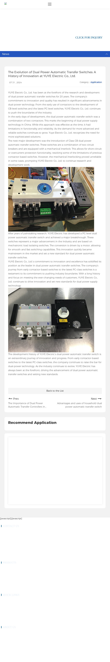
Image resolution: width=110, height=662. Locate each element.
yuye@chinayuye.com (12, 551)
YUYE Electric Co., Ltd (20, 92)
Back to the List (55, 390)
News (15, 9)
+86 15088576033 (11, 538)
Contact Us (5, 621)
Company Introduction (8, 633)
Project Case (5, 611)
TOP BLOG (32, 659)
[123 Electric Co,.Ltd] (5, 4)
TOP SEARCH (43, 659)
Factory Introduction (8, 643)
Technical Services (7, 614)
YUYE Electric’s (47, 354)
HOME (3, 600)
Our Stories (5, 636)
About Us (4, 607)
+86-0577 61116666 (12, 535)
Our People (5, 640)
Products (4, 604)
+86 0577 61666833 (12, 532)
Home (7, 9)
